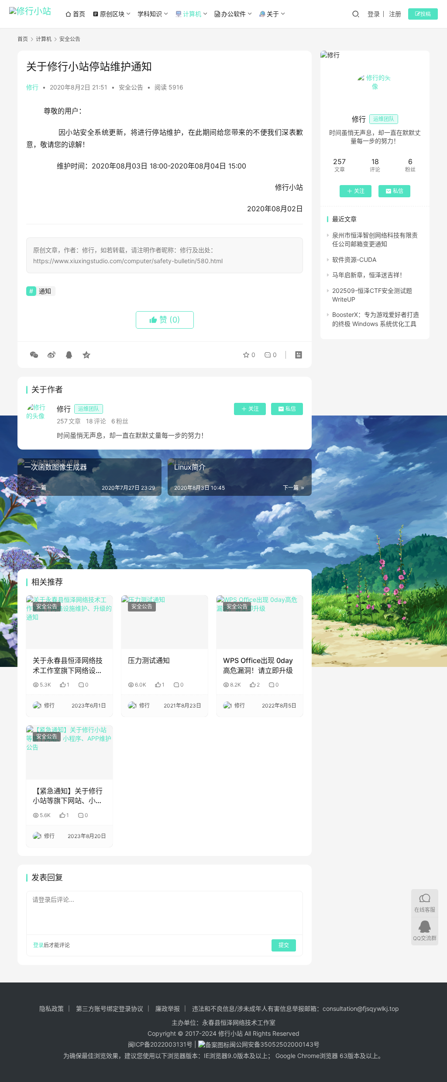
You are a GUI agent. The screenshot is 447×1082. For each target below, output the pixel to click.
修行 (32, 87)
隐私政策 (51, 1008)
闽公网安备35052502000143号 (275, 1044)
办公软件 (233, 13)
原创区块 (108, 13)
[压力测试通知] (164, 622)
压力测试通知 (149, 660)
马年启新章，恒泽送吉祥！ (369, 274)
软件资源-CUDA (354, 259)
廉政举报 (167, 1008)
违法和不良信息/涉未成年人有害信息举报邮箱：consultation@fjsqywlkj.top (295, 1008)
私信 (290, 408)
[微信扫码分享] (34, 355)
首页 (79, 13)
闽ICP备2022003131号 (160, 1044)
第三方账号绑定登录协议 (109, 1008)
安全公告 (131, 87)
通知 (45, 291)
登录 (374, 13)
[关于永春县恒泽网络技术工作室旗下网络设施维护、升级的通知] (69, 622)
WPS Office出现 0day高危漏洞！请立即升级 (258, 665)
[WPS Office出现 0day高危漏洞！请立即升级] (260, 622)
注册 (395, 13)
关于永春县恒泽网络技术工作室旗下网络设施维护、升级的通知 (68, 665)
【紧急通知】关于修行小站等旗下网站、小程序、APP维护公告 (68, 796)
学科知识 (150, 13)
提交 (284, 945)
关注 (253, 408)
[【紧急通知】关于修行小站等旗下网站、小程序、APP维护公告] (69, 752)
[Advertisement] (164, 532)
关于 (273, 13)
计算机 (192, 13)
